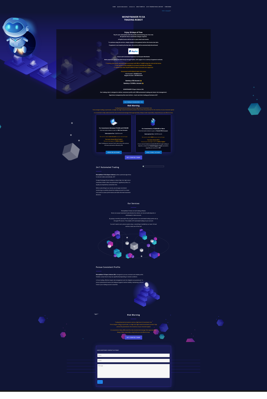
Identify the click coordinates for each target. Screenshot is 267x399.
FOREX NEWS (168, 6)
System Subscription (122, 6)
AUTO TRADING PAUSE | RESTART (154, 6)
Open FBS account (113, 152)
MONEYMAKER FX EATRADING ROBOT (133, 18)
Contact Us (132, 6)
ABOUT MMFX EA (140, 6)
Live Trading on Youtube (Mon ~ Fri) (133, 102)
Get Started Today (133, 157)
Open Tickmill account (153, 152)
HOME (114, 6)
